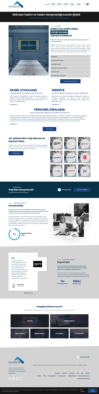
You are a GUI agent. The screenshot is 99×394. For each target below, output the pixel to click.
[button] (24, 293)
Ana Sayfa (47, 4)
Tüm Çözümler (49, 129)
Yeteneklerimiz (62, 376)
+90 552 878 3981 (66, 190)
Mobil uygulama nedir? (56, 64)
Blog (82, 373)
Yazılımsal (59, 4)
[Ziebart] (84, 143)
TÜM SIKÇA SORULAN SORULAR (70, 81)
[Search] (83, 4)
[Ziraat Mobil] (84, 156)
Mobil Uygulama (23, 90)
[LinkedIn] (17, 378)
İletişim (79, 4)
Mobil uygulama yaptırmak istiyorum (59, 68)
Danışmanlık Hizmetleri (83, 378)
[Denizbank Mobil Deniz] (56, 156)
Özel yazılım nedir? (55, 71)
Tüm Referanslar (16, 153)
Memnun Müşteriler (62, 283)
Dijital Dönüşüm (72, 376)
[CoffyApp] (56, 143)
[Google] (21, 378)
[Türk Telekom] (70, 156)
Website (58, 90)
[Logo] (16, 5)
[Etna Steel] (56, 170)
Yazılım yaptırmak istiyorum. (57, 60)
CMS (44, 376)
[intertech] (84, 170)
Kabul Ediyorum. (92, 390)
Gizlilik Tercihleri (82, 390)
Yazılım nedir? (54, 56)
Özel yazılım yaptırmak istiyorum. (58, 75)
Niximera (53, 4)
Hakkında (64, 373)
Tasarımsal (66, 4)
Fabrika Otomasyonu (83, 376)
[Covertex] (70, 170)
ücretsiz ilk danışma (82, 189)
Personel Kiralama (49, 109)
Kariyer (72, 4)
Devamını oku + (14, 104)
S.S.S (78, 373)
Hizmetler (71, 373)
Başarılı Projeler (77, 283)
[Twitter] (13, 378)
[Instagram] (10, 378)
